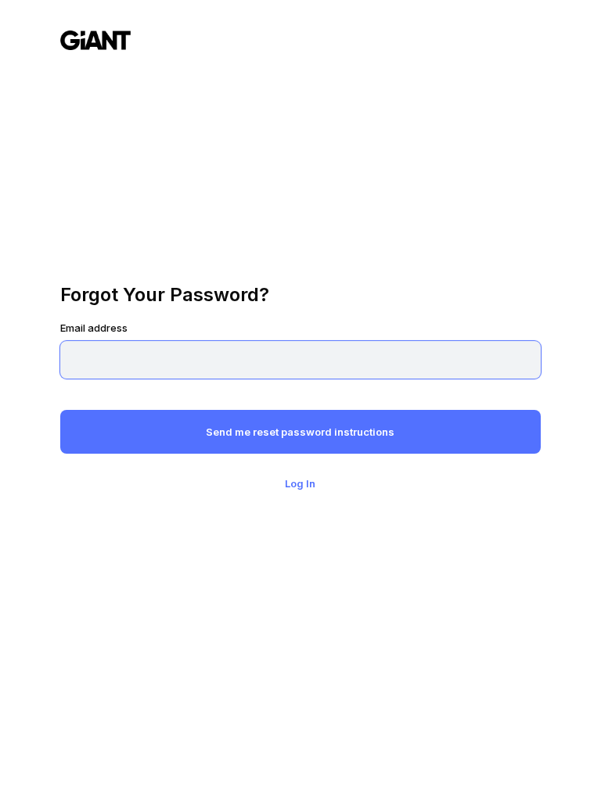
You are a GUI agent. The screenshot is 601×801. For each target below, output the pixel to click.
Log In (300, 483)
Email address (94, 327)
